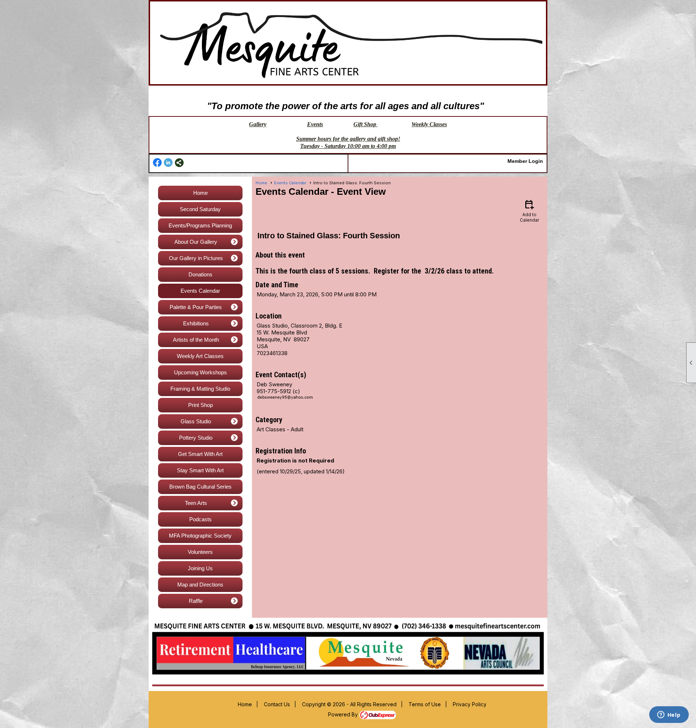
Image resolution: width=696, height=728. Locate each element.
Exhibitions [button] (196, 323)
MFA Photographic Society (200, 535)
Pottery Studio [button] (195, 438)
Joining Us (200, 568)
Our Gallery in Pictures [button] (196, 258)
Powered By (343, 714)
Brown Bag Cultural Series (200, 487)
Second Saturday (200, 209)
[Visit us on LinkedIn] (168, 162)
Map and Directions (200, 584)
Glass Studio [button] (196, 421)
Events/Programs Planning (200, 225)
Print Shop (200, 405)
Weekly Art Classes (200, 356)
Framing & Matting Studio (200, 389)
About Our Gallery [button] (195, 242)
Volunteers (200, 552)
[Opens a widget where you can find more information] (669, 715)
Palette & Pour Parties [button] (196, 307)
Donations (200, 274)
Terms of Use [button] (425, 704)
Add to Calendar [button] (529, 210)
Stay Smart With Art (200, 470)
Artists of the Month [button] (196, 340)
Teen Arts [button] (196, 503)
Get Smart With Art (200, 454)
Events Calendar (200, 291)
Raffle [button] (196, 601)
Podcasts (200, 519)
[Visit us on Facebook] (157, 162)
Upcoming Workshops (200, 372)
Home (200, 193)
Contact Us (277, 704)
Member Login (525, 161)
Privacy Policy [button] (469, 704)
